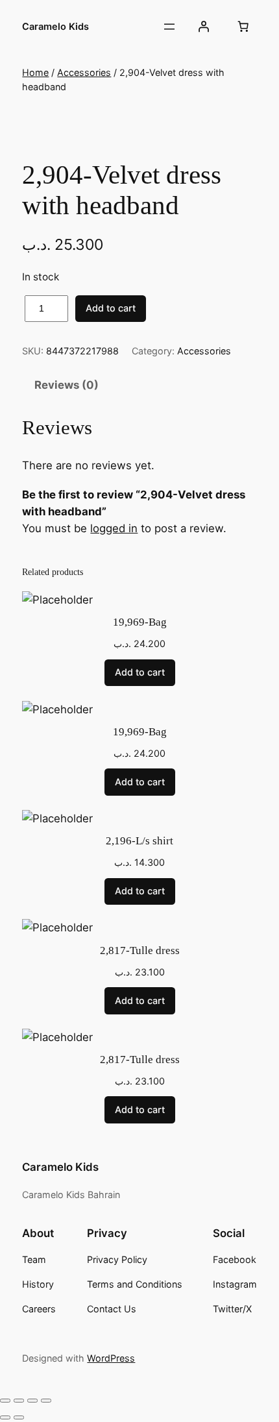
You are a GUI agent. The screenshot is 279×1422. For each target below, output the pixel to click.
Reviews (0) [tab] (66, 384)
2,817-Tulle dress (140, 950)
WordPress (111, 1358)
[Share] (32, 1401)
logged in (114, 528)
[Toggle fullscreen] (19, 1401)
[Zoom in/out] (5, 1401)
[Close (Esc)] (46, 1401)
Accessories (84, 72)
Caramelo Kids (55, 26)
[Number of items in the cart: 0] (243, 26)
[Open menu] (169, 26)
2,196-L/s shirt (139, 841)
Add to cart (111, 307)
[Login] (203, 26)
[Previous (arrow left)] (5, 1417)
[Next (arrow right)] (19, 1417)
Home (35, 72)
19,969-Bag (140, 622)
